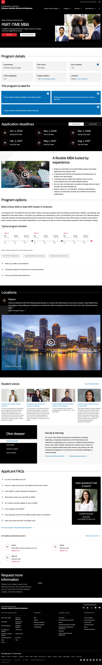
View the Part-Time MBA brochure (11, 256)
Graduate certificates (39, 622)
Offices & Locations (6, 618)
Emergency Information (6, 659)
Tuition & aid (18, 630)
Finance (61, 622)
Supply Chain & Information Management (65, 634)
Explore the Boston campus (16, 310)
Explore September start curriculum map (34, 256)
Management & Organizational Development (66, 627)
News (2, 640)
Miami (31, 656)
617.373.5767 (86, 517)
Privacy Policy (17, 659)
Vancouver (79, 656)
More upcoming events (92, 536)
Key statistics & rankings (5, 630)
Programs (66, 8)
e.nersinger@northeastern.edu (86, 519)
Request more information (18, 622)
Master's (36, 620)
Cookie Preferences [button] (5, 662)
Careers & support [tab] (12, 449)
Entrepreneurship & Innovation (66, 620)
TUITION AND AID (93, 124)
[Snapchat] (97, 660)
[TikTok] (100, 660)
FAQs (16, 640)
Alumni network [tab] (11, 453)
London (27, 656)
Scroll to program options (48, 79)
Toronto (73, 656)
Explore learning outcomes (77, 456)
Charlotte (21, 656)
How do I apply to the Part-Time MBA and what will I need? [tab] (26, 485)
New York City (42, 656)
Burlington (14, 656)
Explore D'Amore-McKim (51, 8)
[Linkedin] (90, 660)
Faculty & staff (87, 622)
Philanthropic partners (89, 629)
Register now (15, 551)
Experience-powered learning (6, 634)
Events (3, 642)
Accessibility (25, 659)
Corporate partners (89, 624)
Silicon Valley (66, 656)
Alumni (85, 627)
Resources (18, 637)
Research (77, 8)
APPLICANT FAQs (76, 124)
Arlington (3, 656)
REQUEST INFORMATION (28, 35)
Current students (88, 618)
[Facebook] (81, 660)
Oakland (49, 656)
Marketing (61, 631)
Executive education (39, 624)
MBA (35, 618)
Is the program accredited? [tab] (15, 509)
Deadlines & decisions (18, 626)
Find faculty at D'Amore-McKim (54, 456)
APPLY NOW (9, 35)
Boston (9, 656)
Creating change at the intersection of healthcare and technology (63, 405)
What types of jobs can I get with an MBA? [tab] (20, 497)
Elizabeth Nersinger (86, 514)
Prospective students (89, 620)
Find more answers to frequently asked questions (16, 528)
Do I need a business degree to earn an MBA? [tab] (21, 503)
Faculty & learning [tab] (12, 441)
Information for (89, 8)
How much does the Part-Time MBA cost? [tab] (20, 520)
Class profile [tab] (10, 445)
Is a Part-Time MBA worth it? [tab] (15, 479)
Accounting (61, 618)
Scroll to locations (82, 79)
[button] (98, 64)
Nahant (36, 656)
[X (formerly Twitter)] (84, 660)
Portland (55, 656)
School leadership (5, 626)
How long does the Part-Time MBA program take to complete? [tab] (27, 515)
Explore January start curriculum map (59, 256)
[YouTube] (87, 660)
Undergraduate (37, 627)
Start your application (18, 618)
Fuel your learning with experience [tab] (17, 275)
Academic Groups (64, 613)
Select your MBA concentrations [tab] (17, 263)
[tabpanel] (69, 444)
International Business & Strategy (67, 624)
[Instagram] (94, 660)
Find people (4, 622)
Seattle (60, 656)
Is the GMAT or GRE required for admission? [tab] (21, 491)
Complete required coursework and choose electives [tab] (24, 269)
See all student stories (92, 384)
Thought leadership (6, 637)
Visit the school (19, 633)
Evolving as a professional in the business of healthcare (36, 405)
